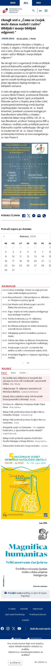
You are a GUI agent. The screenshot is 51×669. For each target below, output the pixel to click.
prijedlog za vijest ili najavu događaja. (27, 594)
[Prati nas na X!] (13, 628)
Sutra (13, 372)
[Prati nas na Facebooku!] (2, 628)
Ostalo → (24, 372)
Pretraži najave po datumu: (16, 229)
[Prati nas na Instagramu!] (8, 628)
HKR (38, 2)
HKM (12, 2)
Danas (4, 372)
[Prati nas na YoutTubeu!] (19, 628)
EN (40, 10)
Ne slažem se (41, 661)
